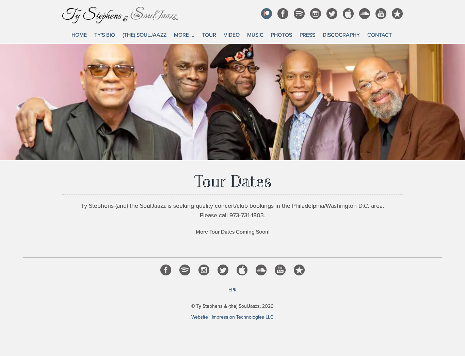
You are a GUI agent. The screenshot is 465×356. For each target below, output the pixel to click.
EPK (232, 290)
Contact (379, 35)
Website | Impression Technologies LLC (232, 317)
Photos (281, 35)
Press (307, 35)
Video (232, 35)
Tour (209, 35)
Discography (341, 35)
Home (79, 35)
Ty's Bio (104, 35)
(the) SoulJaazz (144, 35)
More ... (184, 35)
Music (255, 35)
